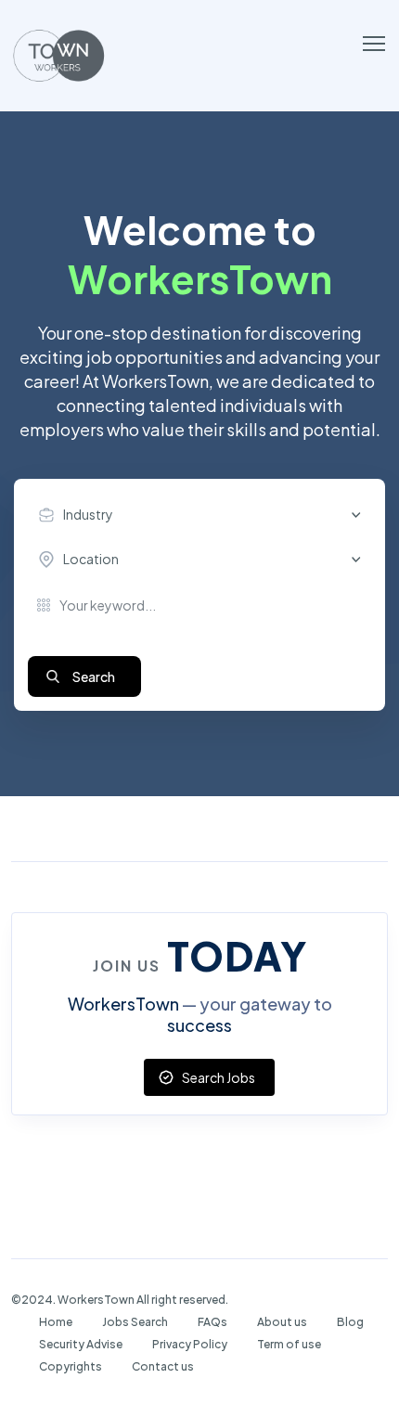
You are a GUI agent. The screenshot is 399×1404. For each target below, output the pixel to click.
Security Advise (80, 1344)
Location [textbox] (91, 558)
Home (55, 1322)
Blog (350, 1322)
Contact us (163, 1366)
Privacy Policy (189, 1344)
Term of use (289, 1344)
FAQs (212, 1322)
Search (93, 676)
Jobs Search (135, 1322)
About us (282, 1322)
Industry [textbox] (88, 514)
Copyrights (70, 1366)
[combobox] (204, 515)
